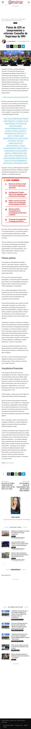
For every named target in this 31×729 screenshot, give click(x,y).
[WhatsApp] (15, 46)
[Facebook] (8, 46)
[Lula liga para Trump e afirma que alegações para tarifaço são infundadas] (6, 544)
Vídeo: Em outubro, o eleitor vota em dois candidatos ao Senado (19, 646)
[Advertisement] (15, 11)
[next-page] (5, 564)
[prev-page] (3, 564)
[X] (11, 46)
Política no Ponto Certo (18, 537)
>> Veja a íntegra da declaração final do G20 (15, 97)
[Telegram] (23, 46)
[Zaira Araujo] (4, 41)
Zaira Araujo (12, 41)
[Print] (19, 46)
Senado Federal (15, 650)
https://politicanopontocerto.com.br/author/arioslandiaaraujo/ (15, 519)
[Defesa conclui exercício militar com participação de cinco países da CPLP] (6, 555)
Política (14, 659)
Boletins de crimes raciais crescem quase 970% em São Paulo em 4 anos (8, 486)
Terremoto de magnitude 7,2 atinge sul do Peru (17, 220)
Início (3, 19)
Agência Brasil (10, 463)
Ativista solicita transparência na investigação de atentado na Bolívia (17, 212)
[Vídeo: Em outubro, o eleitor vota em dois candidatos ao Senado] (6, 647)
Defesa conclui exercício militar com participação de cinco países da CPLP (17, 202)
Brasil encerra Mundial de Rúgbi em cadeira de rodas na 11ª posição (20, 656)
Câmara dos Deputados (17, 619)
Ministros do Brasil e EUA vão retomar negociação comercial (17, 186)
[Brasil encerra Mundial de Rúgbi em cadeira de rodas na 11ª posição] (6, 656)
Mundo (7, 19)
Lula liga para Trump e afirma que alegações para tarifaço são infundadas (18, 194)
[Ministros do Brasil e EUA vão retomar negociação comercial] (6, 533)
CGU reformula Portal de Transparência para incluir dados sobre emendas (22, 487)
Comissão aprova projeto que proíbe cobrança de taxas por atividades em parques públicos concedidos (19, 614)
